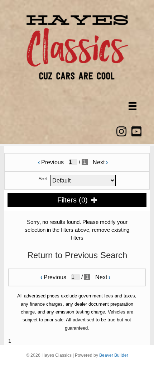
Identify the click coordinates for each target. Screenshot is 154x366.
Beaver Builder (113, 355)
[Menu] (132, 106)
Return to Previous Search (77, 255)
